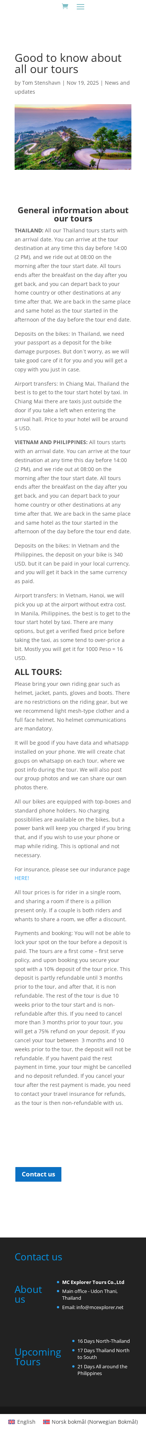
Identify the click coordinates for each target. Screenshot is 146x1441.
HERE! (22, 877)
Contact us (38, 1174)
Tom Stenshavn (41, 82)
